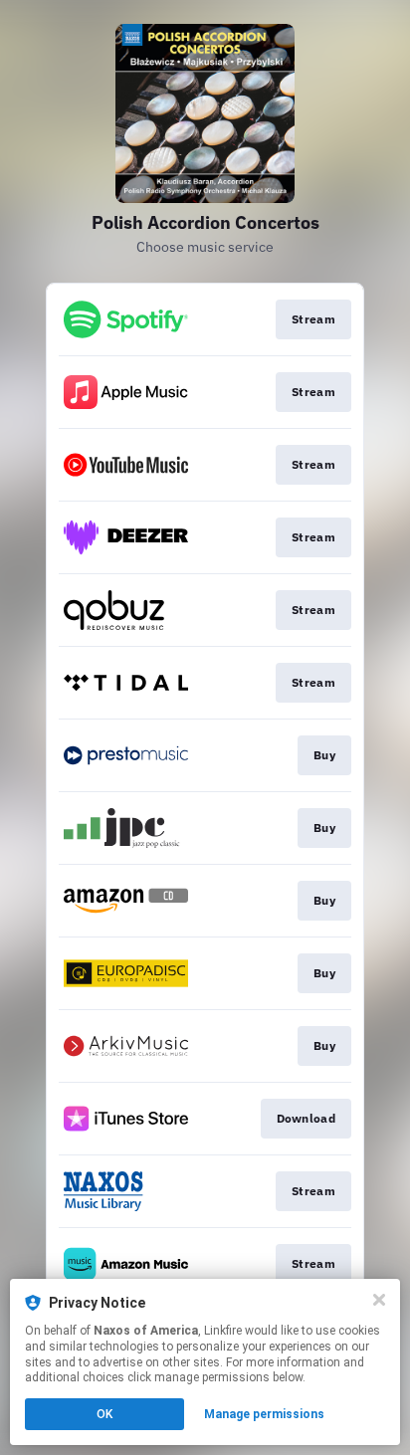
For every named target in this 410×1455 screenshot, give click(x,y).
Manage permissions (264, 1414)
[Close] (379, 1300)
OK (104, 1414)
